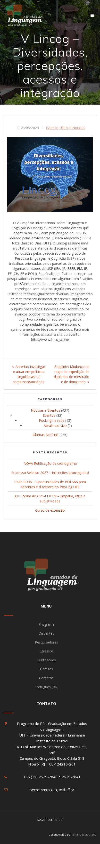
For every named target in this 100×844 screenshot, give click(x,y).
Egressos (46, 651)
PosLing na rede (51, 420)
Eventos (52, 127)
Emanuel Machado (84, 834)
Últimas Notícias (72, 127)
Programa (46, 624)
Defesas (46, 669)
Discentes (46, 633)
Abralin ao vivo (55, 425)
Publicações (46, 660)
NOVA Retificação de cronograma (50, 463)
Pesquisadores (46, 642)
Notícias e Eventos (45, 410)
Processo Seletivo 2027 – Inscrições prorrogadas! (50, 472)
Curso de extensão (50, 510)
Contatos (46, 678)
